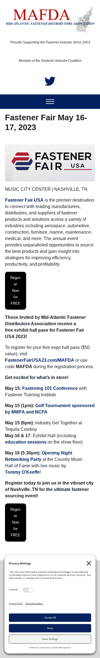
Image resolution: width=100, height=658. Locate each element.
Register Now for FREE (15, 290)
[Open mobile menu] (50, 101)
